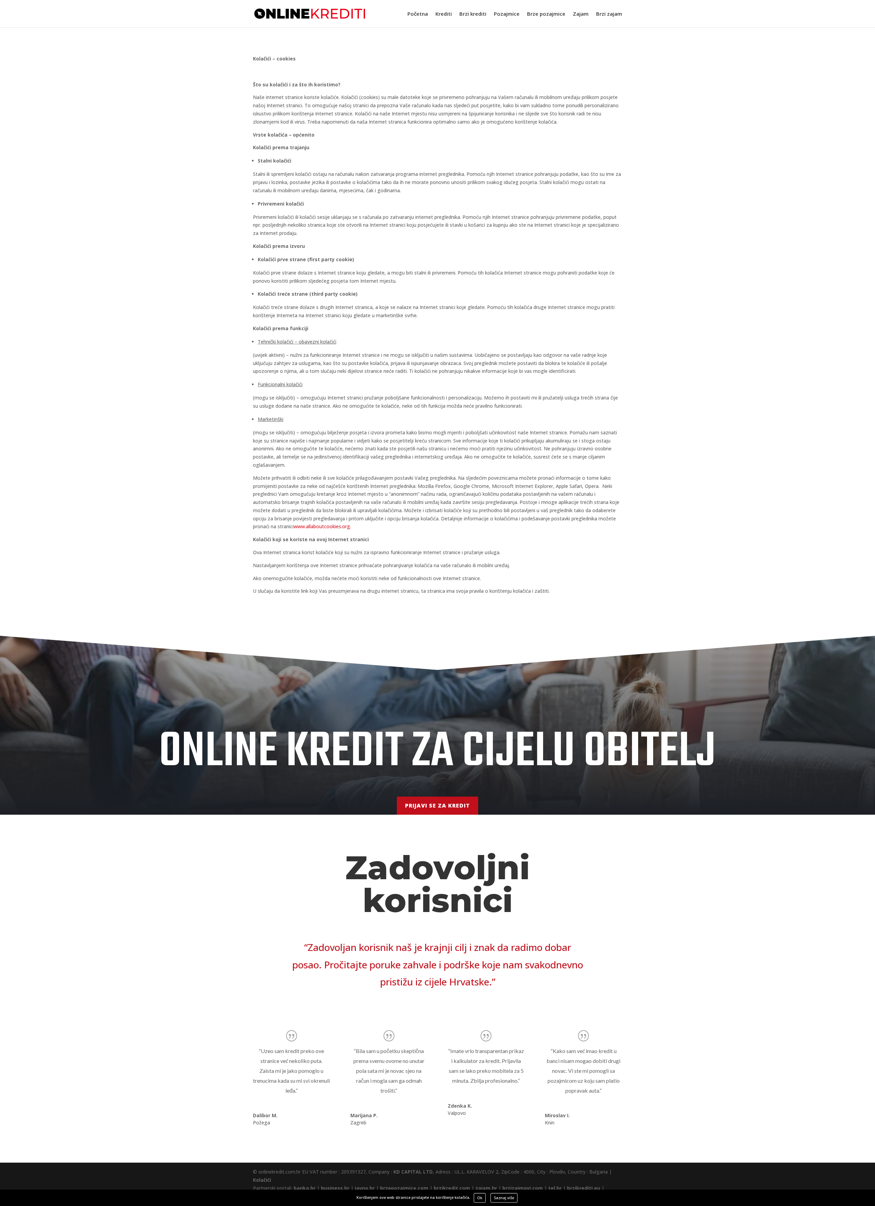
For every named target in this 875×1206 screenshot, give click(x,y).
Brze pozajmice (546, 14)
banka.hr (304, 1188)
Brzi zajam (609, 14)
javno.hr (365, 1188)
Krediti (443, 14)
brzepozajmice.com (404, 1188)
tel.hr (555, 1188)
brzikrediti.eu (583, 1188)
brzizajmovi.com (522, 1188)
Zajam (581, 14)
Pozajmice (507, 14)
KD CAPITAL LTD (413, 1171)
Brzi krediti (472, 14)
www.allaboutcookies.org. (322, 526)
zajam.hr (486, 1188)
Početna (417, 14)
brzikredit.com (452, 1188)
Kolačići (262, 1180)
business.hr (335, 1188)
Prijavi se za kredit (437, 805)
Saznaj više (504, 1197)
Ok (479, 1197)
